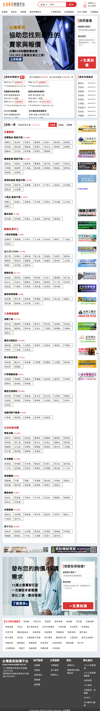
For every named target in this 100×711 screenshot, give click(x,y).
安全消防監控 (48, 147)
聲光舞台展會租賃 (9, 303)
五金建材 (19, 447)
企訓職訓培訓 (28, 531)
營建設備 (9, 627)
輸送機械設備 (38, 168)
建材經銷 (38, 277)
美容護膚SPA (28, 485)
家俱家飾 (58, 147)
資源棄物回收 (19, 468)
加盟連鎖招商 (58, 324)
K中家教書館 (28, 536)
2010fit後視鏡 (10, 108)
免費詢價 (85, 6)
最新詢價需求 (35, 12)
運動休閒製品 (9, 151)
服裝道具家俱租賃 (19, 303)
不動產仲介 (9, 417)
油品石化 (58, 185)
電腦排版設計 (23, 632)
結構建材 (68, 147)
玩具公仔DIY (19, 282)
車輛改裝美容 (28, 379)
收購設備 (44, 648)
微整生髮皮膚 (48, 485)
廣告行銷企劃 (9, 333)
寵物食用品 (48, 282)
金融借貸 (48, 417)
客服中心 (71, 665)
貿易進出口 (68, 324)
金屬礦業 (28, 185)
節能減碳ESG (9, 189)
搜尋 (71, 5)
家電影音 (28, 447)
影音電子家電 (28, 151)
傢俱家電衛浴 (48, 286)
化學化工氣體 (48, 185)
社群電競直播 (38, 362)
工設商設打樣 (19, 349)
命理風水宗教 (19, 464)
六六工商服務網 (90, 666)
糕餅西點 (68, 497)
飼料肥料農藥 (48, 219)
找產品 (14, 12)
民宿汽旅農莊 (58, 514)
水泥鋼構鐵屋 (48, 400)
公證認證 (74, 637)
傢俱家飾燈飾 (9, 442)
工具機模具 (28, 168)
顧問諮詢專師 (19, 328)
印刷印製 (9, 349)
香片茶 (80, 643)
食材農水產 (58, 286)
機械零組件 (19, 168)
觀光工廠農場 (68, 514)
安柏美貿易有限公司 (82, 95)
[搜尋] (57, 4)
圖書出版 (19, 536)
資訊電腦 (38, 286)
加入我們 (92, 6)
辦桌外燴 (9, 497)
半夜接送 (56, 648)
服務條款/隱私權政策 (73, 671)
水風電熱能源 (19, 189)
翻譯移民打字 (19, 324)
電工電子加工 (9, 256)
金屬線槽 (33, 648)
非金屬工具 (58, 202)
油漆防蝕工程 (9, 244)
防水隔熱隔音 (48, 396)
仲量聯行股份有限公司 (82, 115)
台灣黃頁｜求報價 (90, 691)
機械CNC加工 (9, 265)
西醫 (27, 480)
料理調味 (85, 627)
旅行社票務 (19, 519)
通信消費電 (58, 447)
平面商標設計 (68, 345)
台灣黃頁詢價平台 (15, 662)
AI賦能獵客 (69, 12)
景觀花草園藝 (68, 396)
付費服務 (94, 12)
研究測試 (44, 643)
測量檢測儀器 (28, 202)
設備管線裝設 (9, 239)
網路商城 (48, 447)
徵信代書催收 (38, 324)
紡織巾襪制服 (19, 256)
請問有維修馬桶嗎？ (37, 89)
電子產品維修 (19, 299)
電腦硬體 (48, 151)
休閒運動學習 (48, 531)
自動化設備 (19, 163)
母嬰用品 (38, 451)
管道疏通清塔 (28, 400)
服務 (43, 4)
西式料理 (48, 497)
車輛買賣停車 (19, 379)
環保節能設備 (9, 172)
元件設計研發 (68, 202)
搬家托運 (58, 379)
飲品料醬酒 (19, 142)
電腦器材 (38, 447)
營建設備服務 (28, 396)
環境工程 (58, 239)
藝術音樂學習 (38, 531)
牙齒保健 (58, 480)
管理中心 (92, 3)
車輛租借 (60, 632)
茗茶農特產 (9, 219)
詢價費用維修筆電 (12, 89)
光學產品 (38, 202)
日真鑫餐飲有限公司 (82, 103)
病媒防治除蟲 (38, 468)
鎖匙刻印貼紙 (38, 464)
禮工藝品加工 (38, 256)
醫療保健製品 (38, 142)
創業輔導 (58, 328)
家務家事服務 (19, 400)
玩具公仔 (48, 442)
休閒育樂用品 (28, 286)
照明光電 (38, 151)
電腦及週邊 (58, 168)
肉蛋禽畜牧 (38, 219)
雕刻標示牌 (61, 637)
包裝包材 (28, 349)
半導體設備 (9, 168)
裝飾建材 (68, 142)
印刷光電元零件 (48, 202)
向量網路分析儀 (33, 637)
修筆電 (48, 621)
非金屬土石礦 (68, 185)
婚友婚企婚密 (58, 468)
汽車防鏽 (62, 627)
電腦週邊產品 (28, 147)
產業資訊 (38, 675)
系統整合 (28, 362)
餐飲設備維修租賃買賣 (48, 299)
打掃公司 (37, 621)
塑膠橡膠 (28, 451)
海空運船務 (48, 379)
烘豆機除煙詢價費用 (37, 108)
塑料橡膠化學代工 (28, 256)
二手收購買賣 (9, 468)
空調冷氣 (68, 400)
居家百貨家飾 (38, 282)
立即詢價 (16, 59)
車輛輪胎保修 (38, 379)
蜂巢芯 (22, 648)
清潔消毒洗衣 (28, 468)
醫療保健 (9, 260)
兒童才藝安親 (48, 536)
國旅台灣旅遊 (9, 514)
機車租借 (72, 632)
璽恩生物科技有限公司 (82, 83)
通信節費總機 (9, 366)
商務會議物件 (28, 417)
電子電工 (48, 163)
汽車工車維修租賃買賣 (38, 303)
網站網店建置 (9, 362)
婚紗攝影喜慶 (68, 464)
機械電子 (58, 277)
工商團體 (48, 328)
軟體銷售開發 (48, 362)
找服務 (5, 12)
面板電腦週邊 (9, 299)
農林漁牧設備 (68, 168)
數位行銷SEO (19, 362)
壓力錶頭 (9, 637)
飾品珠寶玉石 (68, 442)
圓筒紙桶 (70, 643)
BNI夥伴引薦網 (89, 704)
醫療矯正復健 (9, 480)
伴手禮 (8, 451)
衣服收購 (90, 621)
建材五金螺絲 (87, 637)
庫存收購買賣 (28, 328)
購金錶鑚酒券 (9, 328)
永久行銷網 (82, 12)
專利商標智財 (9, 324)
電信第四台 (68, 362)
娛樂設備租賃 (28, 299)
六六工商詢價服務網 (90, 674)
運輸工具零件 (9, 202)
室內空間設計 (38, 396)
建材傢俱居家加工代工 (58, 260)
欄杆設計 (83, 632)
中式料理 (38, 497)
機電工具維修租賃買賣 (68, 299)
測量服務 (33, 643)
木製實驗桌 (10, 648)
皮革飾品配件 (9, 147)
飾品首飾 (9, 286)
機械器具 (28, 442)
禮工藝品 (68, 277)
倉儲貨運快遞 (19, 383)
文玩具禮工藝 (19, 151)
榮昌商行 (82, 107)
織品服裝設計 (9, 345)
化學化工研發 (28, 239)
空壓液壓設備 (19, 172)
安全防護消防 (48, 239)
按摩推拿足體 (38, 485)
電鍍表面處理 (28, 260)
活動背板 (9, 643)
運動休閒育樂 (58, 442)
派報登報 (28, 345)
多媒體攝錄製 (48, 468)
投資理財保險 (38, 417)
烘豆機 (79, 621)
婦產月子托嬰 (68, 480)
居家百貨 (28, 142)
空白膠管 (74, 627)
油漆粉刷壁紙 (9, 405)
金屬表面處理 (48, 260)
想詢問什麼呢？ (85, 26)
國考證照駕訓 (58, 536)
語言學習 (9, 531)
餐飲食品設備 (28, 163)
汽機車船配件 (19, 286)
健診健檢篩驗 (48, 480)
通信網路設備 (19, 147)
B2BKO (87, 697)
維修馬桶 (58, 621)
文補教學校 (38, 536)
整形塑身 (19, 485)
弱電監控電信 (19, 366)
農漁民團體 (58, 219)
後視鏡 (69, 621)
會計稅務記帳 (48, 324)
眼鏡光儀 (9, 142)
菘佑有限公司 (82, 111)
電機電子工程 (19, 239)
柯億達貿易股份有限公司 (82, 99)
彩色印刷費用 (48, 627)
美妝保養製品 (58, 142)
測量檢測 (28, 324)
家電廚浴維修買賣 (38, 299)
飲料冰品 (9, 502)
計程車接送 (57, 643)
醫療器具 (21, 643)
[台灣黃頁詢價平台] (16, 4)
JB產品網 (88, 680)
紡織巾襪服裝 (38, 147)
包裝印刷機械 (58, 163)
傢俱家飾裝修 (9, 400)
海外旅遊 (38, 514)
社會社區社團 (48, 464)
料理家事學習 (68, 531)
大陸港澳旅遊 (9, 519)
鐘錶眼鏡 (9, 447)
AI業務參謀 (56, 12)
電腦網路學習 (58, 531)
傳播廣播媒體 (9, 536)
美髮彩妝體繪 (58, 485)
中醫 (17, 480)
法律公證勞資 (38, 328)
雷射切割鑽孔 (28, 265)
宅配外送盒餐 (28, 497)
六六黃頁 (88, 685)
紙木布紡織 (38, 185)
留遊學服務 (19, 531)
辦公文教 (9, 282)
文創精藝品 (68, 447)
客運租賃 (36, 632)
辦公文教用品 (38, 442)
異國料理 (58, 497)
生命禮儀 (28, 464)
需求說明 (82, 36)
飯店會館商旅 (48, 514)
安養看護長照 (38, 480)
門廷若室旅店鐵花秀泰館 (82, 87)
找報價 (23, 12)
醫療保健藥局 (38, 438)
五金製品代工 (68, 260)
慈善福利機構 (9, 464)
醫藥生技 (28, 282)
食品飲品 (9, 277)
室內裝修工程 (9, 396)
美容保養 (19, 277)
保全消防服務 (58, 464)
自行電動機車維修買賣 (28, 303)
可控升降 (9, 632)
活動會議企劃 (68, 328)
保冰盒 (20, 637)
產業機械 (48, 168)
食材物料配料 (9, 185)
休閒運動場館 (19, 514)
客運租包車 (9, 379)
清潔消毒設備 (68, 163)
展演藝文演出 (28, 514)
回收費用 (48, 632)
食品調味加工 (38, 260)
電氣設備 (9, 163)
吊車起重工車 (68, 379)
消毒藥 (26, 621)
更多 (22, 77)
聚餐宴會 (19, 497)
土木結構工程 (38, 239)
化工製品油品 (58, 282)
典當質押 (19, 417)
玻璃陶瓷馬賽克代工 (48, 256)
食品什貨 (48, 142)
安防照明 (68, 282)
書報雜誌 (48, 438)
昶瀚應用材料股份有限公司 (82, 91)
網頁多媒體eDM (58, 345)
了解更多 (19, 603)
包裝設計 (48, 345)
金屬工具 (19, 202)
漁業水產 (28, 219)
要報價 (37, 679)
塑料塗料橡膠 (19, 185)
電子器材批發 (33, 627)
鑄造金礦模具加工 (68, 256)
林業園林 (19, 219)
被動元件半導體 (9, 206)
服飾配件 (28, 277)
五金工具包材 (48, 277)
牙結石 (20, 627)
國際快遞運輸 (9, 383)
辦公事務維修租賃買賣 (58, 299)
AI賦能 (57, 362)
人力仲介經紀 (68, 468)
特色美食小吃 (19, 502)
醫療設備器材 (38, 163)
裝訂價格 (48, 637)
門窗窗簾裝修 (19, 396)
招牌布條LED (38, 345)
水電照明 (58, 396)
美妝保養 (19, 260)
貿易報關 (28, 383)
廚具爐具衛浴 (19, 451)
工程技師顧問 (68, 239)
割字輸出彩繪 (19, 345)
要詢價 (37, 684)
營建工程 (58, 400)
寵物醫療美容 (9, 485)
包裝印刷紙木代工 (58, 256)
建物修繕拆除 (38, 400)
